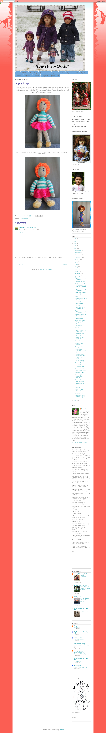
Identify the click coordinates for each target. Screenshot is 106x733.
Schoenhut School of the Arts (81, 609)
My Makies (55, 73)
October (78, 255)
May (76, 266)
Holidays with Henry (80, 597)
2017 (75, 239)
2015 (75, 243)
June (76, 264)
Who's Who (24, 73)
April (77, 269)
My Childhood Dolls (55, 76)
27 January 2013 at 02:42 (29, 227)
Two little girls (79, 341)
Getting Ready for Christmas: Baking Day (80, 653)
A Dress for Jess (80, 281)
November (78, 252)
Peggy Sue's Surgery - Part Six (80, 278)
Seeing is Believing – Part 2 (81, 667)
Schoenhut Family (33, 73)
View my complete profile (79, 442)
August (77, 259)
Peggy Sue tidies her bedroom (80, 330)
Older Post (65, 264)
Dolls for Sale (45, 76)
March (77, 271)
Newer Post (20, 264)
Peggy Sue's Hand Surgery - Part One (80, 322)
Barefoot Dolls (28, 76)
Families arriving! (79, 361)
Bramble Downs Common (79, 363)
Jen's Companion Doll (80, 651)
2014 (75, 246)
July (76, 262)
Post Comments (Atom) (46, 269)
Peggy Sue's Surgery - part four (80, 293)
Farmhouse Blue (78, 638)
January (77, 276)
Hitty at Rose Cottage (80, 585)
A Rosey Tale (77, 666)
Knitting (21, 218)
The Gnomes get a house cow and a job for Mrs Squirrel (80, 356)
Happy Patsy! (79, 318)
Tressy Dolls (19, 76)
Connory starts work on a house (80, 369)
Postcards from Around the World (84, 599)
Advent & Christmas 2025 (84, 576)
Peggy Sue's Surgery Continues (80, 311)
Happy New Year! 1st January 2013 (80, 396)
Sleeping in (78, 296)
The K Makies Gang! (79, 644)
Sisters (77, 328)
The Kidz (62, 73)
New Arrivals (78, 325)
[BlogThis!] (37, 216)
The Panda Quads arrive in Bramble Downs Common (80, 285)
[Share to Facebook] (40, 216)
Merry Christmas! (79, 639)
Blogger (61, 730)
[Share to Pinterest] (42, 216)
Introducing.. (77, 627)
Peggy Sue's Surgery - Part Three (80, 308)
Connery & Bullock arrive (80, 384)
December (78, 250)
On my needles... (79, 347)
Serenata (83, 409)
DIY (75, 633)
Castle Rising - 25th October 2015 (81, 645)
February (78, 274)
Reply (21, 232)
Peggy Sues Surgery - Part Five (80, 289)
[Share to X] (39, 216)
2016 (75, 241)
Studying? (77, 387)
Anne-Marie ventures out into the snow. (80, 350)
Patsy (25, 218)
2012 (75, 400)
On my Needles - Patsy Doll (79, 338)
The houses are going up (79, 334)
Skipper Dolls (84, 73)
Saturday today (79, 372)
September (78, 257)
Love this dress (79, 366)
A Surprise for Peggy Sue (79, 304)
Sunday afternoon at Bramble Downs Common (81, 300)
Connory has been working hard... (80, 380)
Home (18, 73)
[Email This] (36, 216)
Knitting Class (84, 611)
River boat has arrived (79, 344)
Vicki (20, 227)
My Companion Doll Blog (81, 632)
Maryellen (77, 626)
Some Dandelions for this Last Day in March (84, 588)
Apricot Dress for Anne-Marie (80, 390)
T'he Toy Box (36, 76)
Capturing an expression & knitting (79, 376)
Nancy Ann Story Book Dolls (72, 73)
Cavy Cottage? (79, 393)
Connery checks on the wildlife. (80, 315)
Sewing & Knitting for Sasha (81, 574)
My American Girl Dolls (45, 73)
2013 (75, 248)
